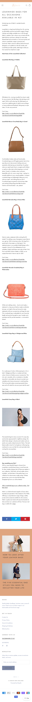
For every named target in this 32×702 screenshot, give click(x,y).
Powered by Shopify (16, 683)
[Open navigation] (2, 5)
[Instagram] (6, 646)
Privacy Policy (6, 620)
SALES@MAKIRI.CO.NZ (8, 638)
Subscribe (8, 668)
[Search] (26, 5)
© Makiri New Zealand (16, 680)
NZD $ (15, 677)
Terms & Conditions (7, 623)
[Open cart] (29, 5)
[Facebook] (2, 646)
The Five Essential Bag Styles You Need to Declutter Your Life (15, 585)
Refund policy (5, 629)
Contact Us (5, 617)
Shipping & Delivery (7, 626)
